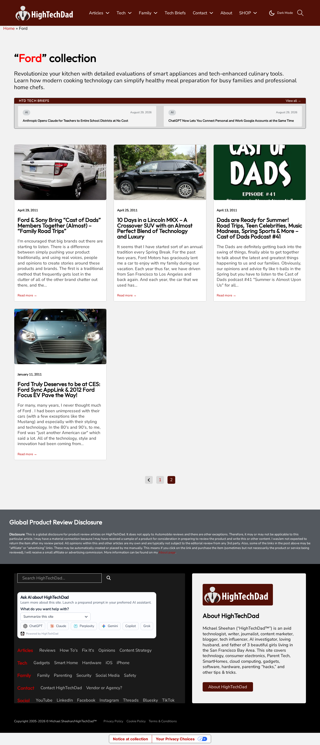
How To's (69, 650)
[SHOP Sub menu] (255, 13)
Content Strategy (135, 650)
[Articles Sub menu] (107, 13)
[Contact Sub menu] (211, 13)
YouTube (44, 700)
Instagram (109, 700)
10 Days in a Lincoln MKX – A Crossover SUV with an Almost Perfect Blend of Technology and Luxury (155, 228)
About (226, 13)
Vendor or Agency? (104, 688)
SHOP (245, 13)
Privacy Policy (113, 721)
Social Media (108, 675)
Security (83, 675)
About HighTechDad (227, 687)
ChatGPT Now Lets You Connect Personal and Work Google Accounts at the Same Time (231, 121)
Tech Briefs (175, 13)
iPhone (123, 663)
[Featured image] (60, 172)
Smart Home (66, 663)
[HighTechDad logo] (238, 594)
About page (167, 552)
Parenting (63, 675)
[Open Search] (300, 13)
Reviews (47, 650)
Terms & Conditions (163, 721)
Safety (130, 675)
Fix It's (88, 650)
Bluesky (150, 700)
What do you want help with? (44, 608)
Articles (96, 13)
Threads (131, 700)
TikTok (168, 700)
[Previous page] (149, 480)
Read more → (27, 295)
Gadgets (41, 663)
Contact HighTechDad (61, 688)
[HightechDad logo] (45, 13)
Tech (121, 13)
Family (145, 13)
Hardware (91, 663)
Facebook (86, 700)
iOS (109, 663)
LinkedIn (65, 700)
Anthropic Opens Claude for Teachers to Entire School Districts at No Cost (75, 121)
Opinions (106, 650)
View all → (293, 100)
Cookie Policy (136, 721)
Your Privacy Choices (175, 739)
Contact (200, 13)
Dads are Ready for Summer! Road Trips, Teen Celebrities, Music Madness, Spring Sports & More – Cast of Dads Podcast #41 (259, 228)
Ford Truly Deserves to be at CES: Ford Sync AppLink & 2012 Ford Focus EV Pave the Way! (59, 389)
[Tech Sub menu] (130, 13)
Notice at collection (130, 739)
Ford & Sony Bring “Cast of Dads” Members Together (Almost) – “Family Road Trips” (59, 225)
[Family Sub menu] (155, 13)
